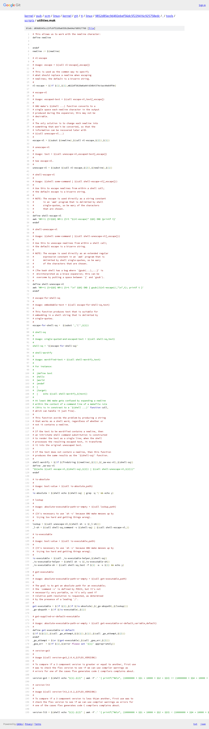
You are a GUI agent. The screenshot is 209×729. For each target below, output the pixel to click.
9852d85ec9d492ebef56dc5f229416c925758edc (127, 16)
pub (39, 16)
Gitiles (19, 724)
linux (56, 16)
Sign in (202, 5)
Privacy (28, 724)
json (203, 723)
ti (82, 16)
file (91, 28)
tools (169, 16)
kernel (28, 16)
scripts (29, 20)
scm (47, 16)
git (76, 16)
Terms (37, 724)
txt (195, 723)
